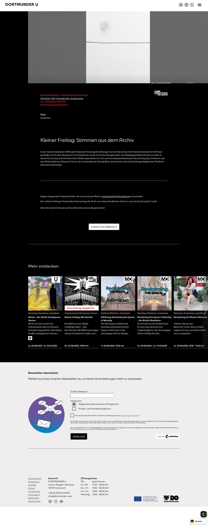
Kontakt (32, 484)
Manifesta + (114, 313)
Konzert (75, 313)
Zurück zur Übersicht (104, 227)
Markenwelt (34, 501)
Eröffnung (105, 313)
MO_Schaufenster (61, 98)
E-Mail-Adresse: (79, 391)
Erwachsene (77, 98)
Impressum (33, 481)
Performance (84, 313)
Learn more (86, 429)
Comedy (68, 313)
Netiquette (33, 497)
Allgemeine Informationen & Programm (99, 404)
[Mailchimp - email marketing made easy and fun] (168, 436)
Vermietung (34, 494)
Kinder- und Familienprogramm (95, 408)
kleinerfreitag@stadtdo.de (116, 196)
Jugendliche (54, 313)
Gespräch (45, 98)
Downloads (34, 491)
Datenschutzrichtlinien (129, 415)
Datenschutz (34, 478)
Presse (31, 488)
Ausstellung (33, 313)
